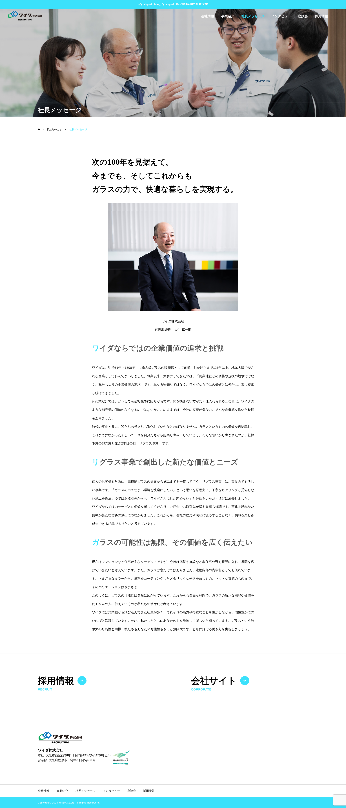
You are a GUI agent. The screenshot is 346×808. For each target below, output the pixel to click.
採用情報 (321, 16)
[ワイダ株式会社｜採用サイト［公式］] (25, 16)
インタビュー (281, 16)
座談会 (303, 16)
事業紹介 (227, 16)
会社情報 (207, 16)
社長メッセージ (252, 16)
